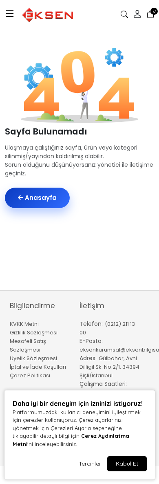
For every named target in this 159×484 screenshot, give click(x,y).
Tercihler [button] (90, 463)
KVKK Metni (24, 324)
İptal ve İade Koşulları (38, 367)
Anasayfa (40, 197)
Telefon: (91, 324)
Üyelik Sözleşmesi (33, 358)
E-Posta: (91, 341)
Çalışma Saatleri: (103, 384)
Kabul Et (127, 463)
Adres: (88, 358)
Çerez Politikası (30, 375)
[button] (9, 14)
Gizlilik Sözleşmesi (33, 332)
